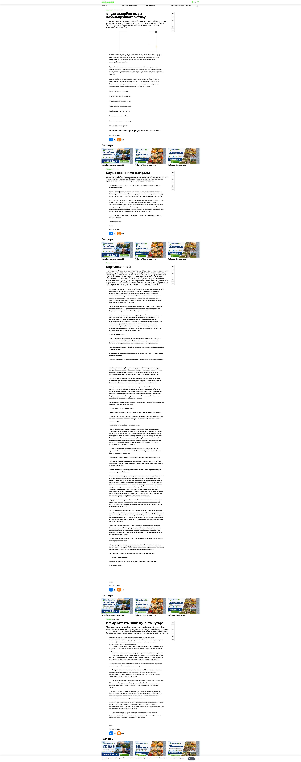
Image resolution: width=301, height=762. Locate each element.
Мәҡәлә (104, 6)
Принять (191, 759)
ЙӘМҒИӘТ (109, 169)
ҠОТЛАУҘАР (109, 10)
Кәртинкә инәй (150, 5)
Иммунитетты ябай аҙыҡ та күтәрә (181, 5)
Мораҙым (108, 1)
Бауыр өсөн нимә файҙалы (129, 5)
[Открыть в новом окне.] (112, 139)
